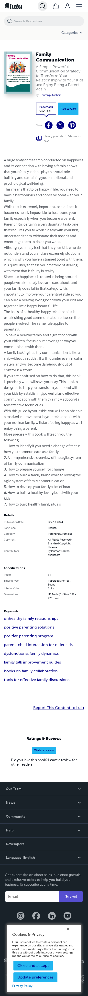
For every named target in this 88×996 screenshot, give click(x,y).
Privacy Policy (22, 985)
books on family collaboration (31, 671)
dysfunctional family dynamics (31, 653)
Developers (15, 844)
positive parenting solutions (29, 627)
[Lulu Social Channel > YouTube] (67, 916)
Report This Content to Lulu (58, 708)
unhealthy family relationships (31, 618)
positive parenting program (28, 636)
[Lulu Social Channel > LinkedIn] (52, 916)
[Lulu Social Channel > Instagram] (20, 916)
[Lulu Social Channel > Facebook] (36, 916)
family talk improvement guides (32, 662)
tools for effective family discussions (36, 679)
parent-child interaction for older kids (38, 644)
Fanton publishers (51, 95)
